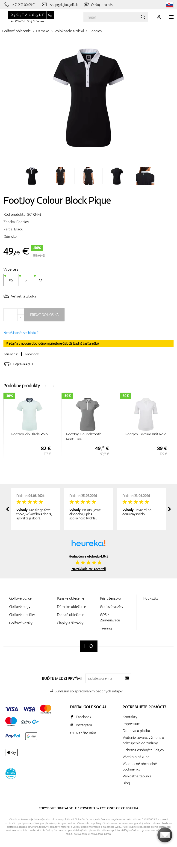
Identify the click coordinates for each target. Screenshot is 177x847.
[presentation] (45, 385)
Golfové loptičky (22, 614)
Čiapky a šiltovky (70, 622)
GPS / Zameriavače (110, 617)
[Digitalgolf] (88, 646)
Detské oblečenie (70, 614)
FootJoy (95, 30)
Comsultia (129, 808)
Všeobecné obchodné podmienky (140, 766)
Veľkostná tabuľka (23, 296)
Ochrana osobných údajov (143, 749)
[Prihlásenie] (158, 17)
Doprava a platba (136, 730)
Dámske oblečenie (71, 606)
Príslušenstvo (110, 598)
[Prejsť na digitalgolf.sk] (170, 5)
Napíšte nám (86, 732)
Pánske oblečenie (70, 598)
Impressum (131, 723)
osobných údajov (109, 691)
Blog (126, 782)
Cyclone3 (107, 808)
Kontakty (130, 716)
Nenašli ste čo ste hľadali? (20, 333)
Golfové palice (20, 598)
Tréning (106, 628)
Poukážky (151, 598)
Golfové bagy (19, 606)
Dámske (42, 30)
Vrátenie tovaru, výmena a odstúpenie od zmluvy (143, 740)
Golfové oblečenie (16, 30)
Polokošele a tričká (69, 30)
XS (11, 280)
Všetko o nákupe (136, 756)
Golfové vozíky (20, 622)
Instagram (84, 724)
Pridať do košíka (44, 314)
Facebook (32, 354)
